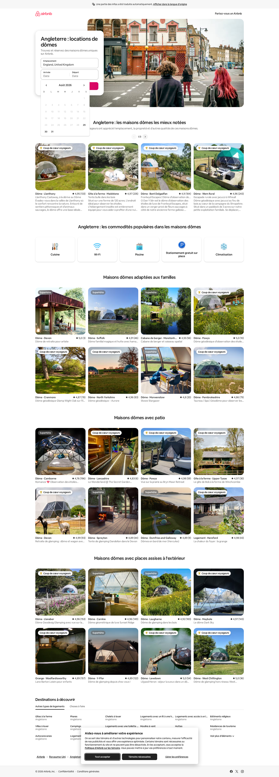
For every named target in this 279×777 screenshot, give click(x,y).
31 (52, 131)
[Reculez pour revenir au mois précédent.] (46, 85)
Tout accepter (102, 756)
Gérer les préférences (176, 756)
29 (84, 125)
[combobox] (69, 65)
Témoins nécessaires (140, 756)
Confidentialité (66, 771)
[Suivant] (145, 136)
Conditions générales (88, 771)
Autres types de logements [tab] (49, 706)
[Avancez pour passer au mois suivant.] (84, 85)
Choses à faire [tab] (77, 706)
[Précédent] (134, 136)
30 (46, 131)
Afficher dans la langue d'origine (170, 4)
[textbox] (55, 76)
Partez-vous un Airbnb (228, 13)
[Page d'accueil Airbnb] (43, 13)
